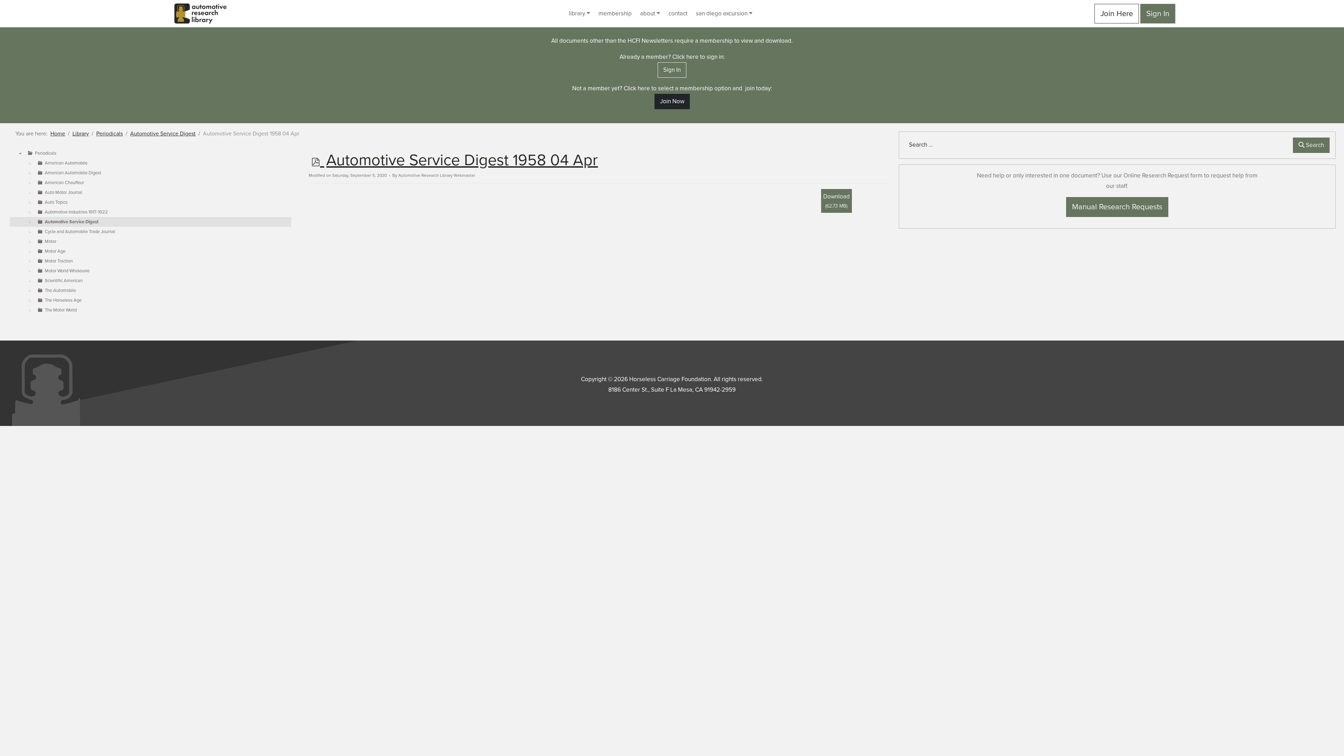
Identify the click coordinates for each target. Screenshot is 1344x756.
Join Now (672, 101)
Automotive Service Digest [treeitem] (71, 222)
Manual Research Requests (1117, 206)
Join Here (1116, 13)
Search (1314, 145)
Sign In (1157, 13)
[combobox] (1097, 145)
